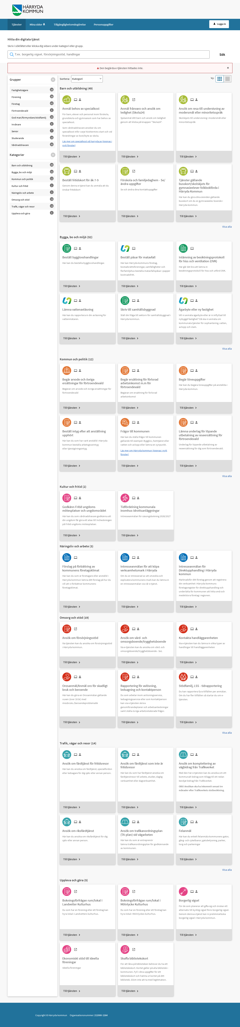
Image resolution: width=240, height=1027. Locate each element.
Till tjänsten (70, 156)
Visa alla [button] (227, 226)
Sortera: (65, 79)
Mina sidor (36, 24)
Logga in (221, 23)
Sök (222, 54)
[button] (53, 79)
